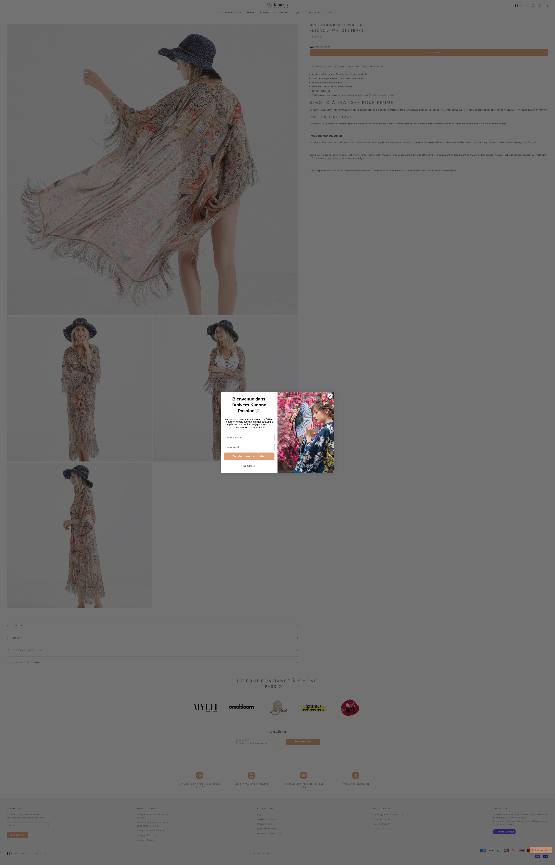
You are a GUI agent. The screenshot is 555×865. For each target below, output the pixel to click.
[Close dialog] (330, 395)
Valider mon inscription (249, 456)
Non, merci (249, 466)
